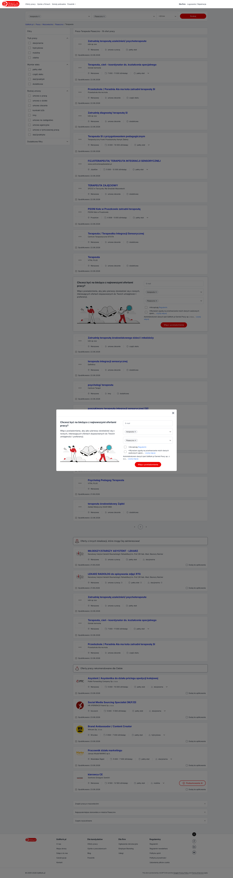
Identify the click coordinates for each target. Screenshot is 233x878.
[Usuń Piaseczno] (135, 440)
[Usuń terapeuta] (135, 431)
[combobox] (148, 431)
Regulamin (142, 447)
